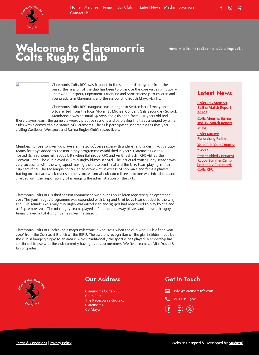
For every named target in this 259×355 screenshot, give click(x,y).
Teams (107, 8)
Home (75, 8)
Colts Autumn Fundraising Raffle (211, 136)
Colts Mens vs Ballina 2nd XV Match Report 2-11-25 (214, 123)
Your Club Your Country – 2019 (216, 147)
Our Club (124, 8)
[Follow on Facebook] (221, 7)
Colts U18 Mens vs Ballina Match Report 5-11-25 (214, 107)
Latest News (150, 8)
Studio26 (236, 343)
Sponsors (186, 8)
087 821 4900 (185, 299)
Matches (91, 8)
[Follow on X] (239, 7)
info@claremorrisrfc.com (193, 291)
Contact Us (79, 14)
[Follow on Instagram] (230, 7)
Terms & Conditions (31, 343)
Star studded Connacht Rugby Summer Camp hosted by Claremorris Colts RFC (215, 162)
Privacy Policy (60, 343)
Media (169, 8)
